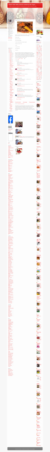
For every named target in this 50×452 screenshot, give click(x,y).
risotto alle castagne (10, 221)
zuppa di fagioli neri (10, 230)
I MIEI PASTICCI (39, 398)
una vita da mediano (38, 435)
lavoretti (41, 59)
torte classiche (10, 365)
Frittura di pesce (40, 394)
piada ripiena (9, 264)
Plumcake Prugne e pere (40, 400)
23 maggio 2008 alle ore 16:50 (21, 70)
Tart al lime (40, 257)
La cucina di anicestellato (38, 218)
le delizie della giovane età (39, 404)
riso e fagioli (9, 219)
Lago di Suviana (40, 99)
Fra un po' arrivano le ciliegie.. (40, 198)
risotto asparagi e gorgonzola (10, 222)
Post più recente (18, 102)
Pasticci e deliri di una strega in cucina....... (39, 256)
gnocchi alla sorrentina (9, 194)
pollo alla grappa (10, 271)
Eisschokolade (40, 105)
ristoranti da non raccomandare (38, 418)
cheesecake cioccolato (9, 320)
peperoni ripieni (10, 262)
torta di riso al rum (10, 362)
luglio (10, 58)
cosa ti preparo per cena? (39, 283)
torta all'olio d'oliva (10, 355)
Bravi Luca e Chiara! (11, 100)
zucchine (9, 316)
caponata (9, 307)
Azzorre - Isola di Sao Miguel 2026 (40, 113)
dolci (18, 59)
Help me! (11, 91)
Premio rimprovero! (11, 61)
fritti (37, 56)
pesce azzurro (10, 263)
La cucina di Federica (38, 88)
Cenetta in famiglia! (11, 106)
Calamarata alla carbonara (11, 65)
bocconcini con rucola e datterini (10, 239)
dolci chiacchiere (38, 153)
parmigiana (9, 260)
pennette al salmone (10, 208)
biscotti (41, 48)
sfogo (38, 73)
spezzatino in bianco (10, 288)
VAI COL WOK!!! (39, 445)
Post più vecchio (32, 102)
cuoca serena (38, 319)
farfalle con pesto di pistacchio (10, 182)
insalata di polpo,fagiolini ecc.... (10, 257)
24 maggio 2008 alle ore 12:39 (21, 91)
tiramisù (9, 352)
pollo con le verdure (10, 272)
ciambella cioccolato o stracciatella (10, 323)
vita (37, 79)
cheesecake (9, 319)
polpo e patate (10, 277)
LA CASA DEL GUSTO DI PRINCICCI (38, 344)
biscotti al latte (10, 369)
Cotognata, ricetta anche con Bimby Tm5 (39, 162)
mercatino (40, 61)
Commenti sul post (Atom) (21, 103)
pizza (8, 143)
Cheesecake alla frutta (40, 133)
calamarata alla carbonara (10, 175)
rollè (8, 278)
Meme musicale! (11, 69)
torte (40, 77)
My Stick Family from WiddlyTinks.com (25, 17)
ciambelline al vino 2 (10, 374)
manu (18, 83)
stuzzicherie (38, 76)
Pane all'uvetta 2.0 (40, 235)
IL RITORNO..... (40, 243)
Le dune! (11, 98)
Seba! (10, 103)
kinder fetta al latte (10, 339)
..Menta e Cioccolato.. (38, 138)
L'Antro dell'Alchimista (39, 103)
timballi (37, 77)
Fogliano (11, 107)
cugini (37, 51)
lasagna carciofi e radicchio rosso (10, 196)
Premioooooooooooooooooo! (11, 92)
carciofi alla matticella (10, 308)
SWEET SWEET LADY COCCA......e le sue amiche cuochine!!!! (39, 240)
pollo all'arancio (10, 269)
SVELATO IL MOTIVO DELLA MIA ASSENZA (38, 427)
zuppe (39, 79)
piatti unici (38, 65)
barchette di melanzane (9, 306)
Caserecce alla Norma (11, 64)
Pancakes (40, 154)
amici (39, 46)
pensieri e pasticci (38, 83)
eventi (40, 53)
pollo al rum (9, 268)
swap (40, 76)
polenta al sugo (10, 213)
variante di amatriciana (9, 229)
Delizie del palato (38, 323)
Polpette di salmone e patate (40, 372)
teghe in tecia (10, 314)
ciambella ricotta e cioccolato (10, 324)
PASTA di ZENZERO (40, 220)
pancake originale (10, 343)
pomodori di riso (10, 214)
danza (40, 51)
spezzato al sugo (10, 290)
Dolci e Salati (38, 437)
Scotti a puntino (39, 417)
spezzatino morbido (10, 289)
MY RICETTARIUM (38, 110)
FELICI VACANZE (40, 271)
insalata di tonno (10, 258)
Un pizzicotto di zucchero (39, 370)
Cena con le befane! (11, 97)
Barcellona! (11, 79)
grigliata (9, 255)
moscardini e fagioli (10, 259)
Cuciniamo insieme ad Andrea (39, 131)
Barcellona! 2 (11, 78)
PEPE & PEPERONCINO (39, 124)
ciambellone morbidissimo (9, 328)
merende (37, 62)
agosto (11, 57)
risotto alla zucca (10, 220)
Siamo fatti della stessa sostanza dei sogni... (22, 4)
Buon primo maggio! (11, 108)
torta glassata (10, 363)
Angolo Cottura (39, 262)
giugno (11, 59)
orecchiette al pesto (10, 201)
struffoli (9, 351)
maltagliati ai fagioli (10, 199)
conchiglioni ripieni (10, 180)
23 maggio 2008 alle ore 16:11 (21, 65)
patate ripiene (10, 261)
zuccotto (9, 366)
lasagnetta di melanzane (9, 154)
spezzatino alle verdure (10, 285)
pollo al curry (9, 265)
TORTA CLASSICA (40, 126)
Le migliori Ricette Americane (38, 384)
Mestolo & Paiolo (38, 363)
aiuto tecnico (38, 45)
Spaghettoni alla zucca (40, 304)
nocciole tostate (39, 269)
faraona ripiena (10, 253)
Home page (25, 102)
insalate (39, 58)
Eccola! (10, 80)
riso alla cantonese (10, 218)
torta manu (9, 364)
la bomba (9, 340)
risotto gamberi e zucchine (10, 224)
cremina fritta (9, 331)
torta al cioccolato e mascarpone (10, 354)
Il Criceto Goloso (38, 315)
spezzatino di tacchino (9, 287)
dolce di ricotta (10, 338)
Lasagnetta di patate (11, 86)
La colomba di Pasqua (40, 359)
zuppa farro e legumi (10, 232)
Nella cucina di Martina (39, 160)
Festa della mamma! (11, 87)
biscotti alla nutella (10, 370)
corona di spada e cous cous (10, 245)
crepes (9, 332)
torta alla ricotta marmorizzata (10, 356)
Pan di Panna (38, 146)
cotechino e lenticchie (9, 247)
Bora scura (40, 213)
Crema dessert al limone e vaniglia (39, 85)
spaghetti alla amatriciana (9, 226)
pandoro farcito (10, 344)
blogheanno (41, 49)
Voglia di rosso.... (40, 413)
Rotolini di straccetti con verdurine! (11, 76)
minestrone (9, 200)
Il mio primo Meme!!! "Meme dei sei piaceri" (11, 95)
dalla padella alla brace (38, 392)
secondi (38, 71)
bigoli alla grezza (10, 174)
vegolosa (38, 421)
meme (37, 61)
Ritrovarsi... (40, 309)
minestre (40, 62)
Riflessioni (11, 104)
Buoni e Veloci (39, 233)
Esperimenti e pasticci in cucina (38, 443)
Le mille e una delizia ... (38, 440)
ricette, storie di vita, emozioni (39, 165)
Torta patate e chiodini (10, 168)
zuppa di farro (10, 231)
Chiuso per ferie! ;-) (11, 81)
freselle (9, 149)
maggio (11, 60)
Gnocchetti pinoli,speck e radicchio (11, 102)
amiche (37, 46)
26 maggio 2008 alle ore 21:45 (21, 97)
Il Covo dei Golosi (38, 187)
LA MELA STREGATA (38, 425)
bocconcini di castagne (9, 146)
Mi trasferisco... (38, 422)
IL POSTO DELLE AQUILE (39, 411)
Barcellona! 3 (11, 77)
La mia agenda (39, 97)
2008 (9, 52)
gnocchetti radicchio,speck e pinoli (10, 192)
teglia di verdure (10, 315)
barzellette (37, 48)
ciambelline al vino (10, 373)
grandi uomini (38, 57)
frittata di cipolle (10, 254)
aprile (10, 110)
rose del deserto (10, 375)
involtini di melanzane (9, 152)
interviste (37, 59)
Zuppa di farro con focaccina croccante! (11, 84)
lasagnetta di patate (10, 160)
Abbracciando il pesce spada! (40, 353)
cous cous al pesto (10, 181)
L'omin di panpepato (38, 202)
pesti (40, 64)
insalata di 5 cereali (10, 195)
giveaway (40, 56)
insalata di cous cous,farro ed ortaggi (11, 90)
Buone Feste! (40, 364)
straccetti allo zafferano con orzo (10, 291)
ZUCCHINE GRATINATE (38, 320)
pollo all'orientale (10, 270)
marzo (10, 111)
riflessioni (38, 70)
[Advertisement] (19, 115)
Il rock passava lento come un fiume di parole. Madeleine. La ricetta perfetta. (38, 176)
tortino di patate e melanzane (10, 171)
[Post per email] (24, 58)
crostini (9, 148)
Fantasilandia (38, 350)
